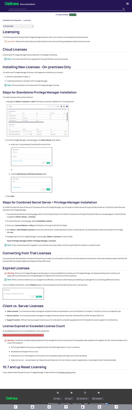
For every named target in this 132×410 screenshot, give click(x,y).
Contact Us (83, 398)
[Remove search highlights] (83, 407)
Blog (58, 398)
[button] (123, 9)
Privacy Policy (65, 403)
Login (69, 398)
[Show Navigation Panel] (127, 3)
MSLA (86, 403)
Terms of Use (77, 403)
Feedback (98, 398)
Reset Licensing (66, 372)
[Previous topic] (15, 407)
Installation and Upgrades (12, 20)
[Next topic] (116, 407)
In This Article (8, 26)
